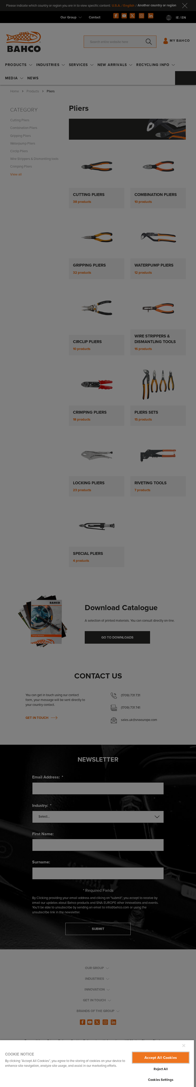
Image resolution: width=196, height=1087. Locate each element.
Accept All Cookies (160, 1057)
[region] (97, 1063)
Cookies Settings (160, 1079)
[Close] (183, 1045)
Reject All (160, 1069)
